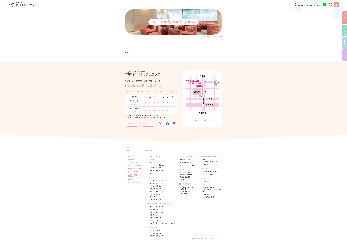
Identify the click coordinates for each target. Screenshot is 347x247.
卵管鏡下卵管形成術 (158, 236)
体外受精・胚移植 (187, 188)
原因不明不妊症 (185, 177)
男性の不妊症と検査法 (187, 162)
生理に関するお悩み (209, 187)
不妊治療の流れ (155, 215)
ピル (203, 184)
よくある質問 (154, 173)
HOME (204, 36)
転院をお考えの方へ (156, 168)
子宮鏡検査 (206, 164)
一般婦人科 (206, 182)
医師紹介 (131, 159)
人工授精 (157, 233)
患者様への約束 (133, 172)
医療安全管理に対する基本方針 (135, 176)
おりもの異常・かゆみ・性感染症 (212, 190)
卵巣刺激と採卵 (185, 192)
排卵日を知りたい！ (156, 197)
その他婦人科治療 (208, 197)
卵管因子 (183, 180)
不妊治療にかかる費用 (209, 171)
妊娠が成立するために (157, 207)
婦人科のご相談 (155, 194)
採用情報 (146, 124)
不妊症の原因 (154, 210)
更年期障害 (206, 194)
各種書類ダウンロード (157, 170)
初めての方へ (154, 162)
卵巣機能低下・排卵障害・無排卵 (186, 173)
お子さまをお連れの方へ (158, 165)
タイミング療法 (157, 230)
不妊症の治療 (154, 220)
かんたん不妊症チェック (158, 186)
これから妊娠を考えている (159, 180)
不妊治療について (156, 189)
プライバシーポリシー (135, 183)
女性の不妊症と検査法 (187, 165)
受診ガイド (153, 160)
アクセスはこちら (201, 120)
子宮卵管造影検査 (188, 160)
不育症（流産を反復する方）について (162, 223)
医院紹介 (130, 124)
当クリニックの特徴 (134, 166)
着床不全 (210, 160)
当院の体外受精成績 (134, 169)
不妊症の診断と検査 (156, 212)
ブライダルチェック (156, 183)
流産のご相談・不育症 (157, 191)
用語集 (130, 180)
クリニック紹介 (133, 163)
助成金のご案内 (207, 174)
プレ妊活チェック (156, 199)
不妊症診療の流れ (156, 218)
